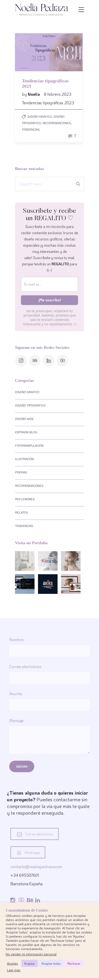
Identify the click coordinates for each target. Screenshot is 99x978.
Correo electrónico (25, 666)
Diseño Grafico (40, 116)
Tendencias (31, 129)
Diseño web (24, 419)
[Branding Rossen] (48, 561)
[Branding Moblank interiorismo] (25, 561)
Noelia (34, 94)
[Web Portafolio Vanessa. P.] (25, 584)
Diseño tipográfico (30, 405)
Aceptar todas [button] (51, 963)
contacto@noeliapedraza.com (36, 866)
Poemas (21, 472)
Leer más (13, 970)
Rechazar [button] (73, 963)
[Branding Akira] (48, 584)
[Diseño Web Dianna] (71, 584)
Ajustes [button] (12, 963)
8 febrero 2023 (57, 94)
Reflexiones (25, 499)
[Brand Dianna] (71, 561)
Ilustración (24, 459)
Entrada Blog (26, 432)
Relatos (21, 512)
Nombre (16, 639)
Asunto (15, 693)
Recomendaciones (57, 123)
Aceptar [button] (29, 963)
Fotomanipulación (29, 445)
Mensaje (16, 720)
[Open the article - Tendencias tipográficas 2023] (32, 52)
